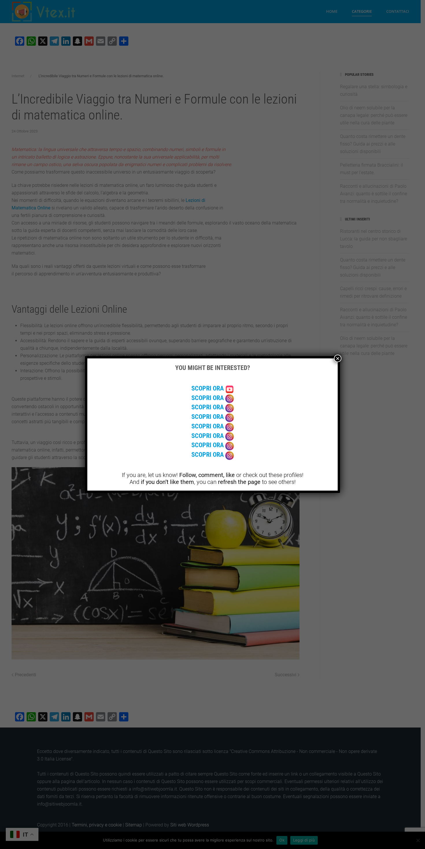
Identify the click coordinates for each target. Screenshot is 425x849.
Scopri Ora (208, 388)
